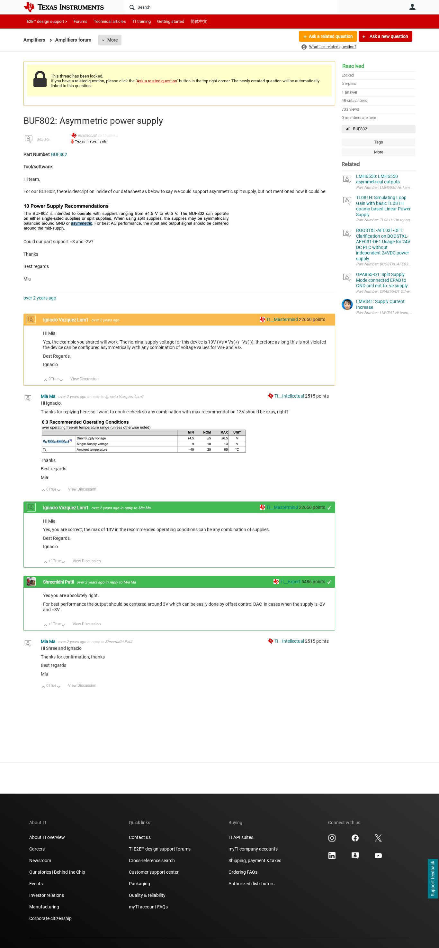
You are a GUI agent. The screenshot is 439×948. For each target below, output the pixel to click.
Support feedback (432, 879)
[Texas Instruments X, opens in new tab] (378, 840)
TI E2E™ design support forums (160, 848)
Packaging (139, 883)
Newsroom (40, 860)
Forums (80, 21)
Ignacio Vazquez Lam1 (66, 319)
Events (36, 883)
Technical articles (110, 21)
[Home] (68, 7)
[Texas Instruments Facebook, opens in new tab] (355, 840)
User (412, 7)
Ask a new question (388, 36)
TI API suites (240, 837)
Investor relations (46, 895)
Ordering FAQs (242, 872)
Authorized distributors (251, 883)
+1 (329, 507)
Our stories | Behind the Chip (57, 872)
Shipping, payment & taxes (254, 860)
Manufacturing (44, 906)
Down (61, 380)
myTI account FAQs (148, 906)
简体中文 (199, 21)
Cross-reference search (152, 860)
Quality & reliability (147, 895)
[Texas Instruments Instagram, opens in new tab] (332, 840)
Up (46, 380)
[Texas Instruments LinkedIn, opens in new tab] (332, 858)
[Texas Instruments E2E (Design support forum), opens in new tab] (355, 858)
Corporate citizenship (50, 918)
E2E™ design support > (47, 21)
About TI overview (47, 837)
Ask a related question (331, 36)
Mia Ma (43, 139)
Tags (378, 142)
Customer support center (154, 872)
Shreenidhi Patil (59, 581)
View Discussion (84, 379)
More (112, 39)
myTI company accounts (253, 848)
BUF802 (360, 128)
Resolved (353, 66)
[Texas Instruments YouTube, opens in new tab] (378, 858)
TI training (141, 21)
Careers (37, 848)
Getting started (170, 21)
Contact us (140, 837)
